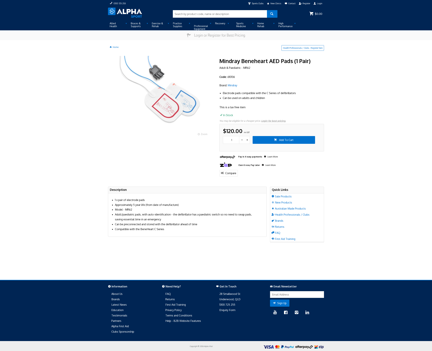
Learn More (272, 156)
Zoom (204, 134)
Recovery (220, 23)
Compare (230, 173)
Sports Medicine (241, 25)
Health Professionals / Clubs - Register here (302, 48)
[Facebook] (285, 312)
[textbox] (220, 14)
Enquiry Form (227, 310)
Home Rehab (260, 25)
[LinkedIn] (307, 312)
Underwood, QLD (229, 299)
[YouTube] (275, 312)
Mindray (232, 85)
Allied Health (113, 25)
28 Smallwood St (229, 294)
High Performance (285, 25)
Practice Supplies (177, 25)
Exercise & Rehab (157, 25)
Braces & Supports (136, 25)
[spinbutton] (231, 140)
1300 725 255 (227, 304)
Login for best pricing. (273, 120)
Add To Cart (285, 140)
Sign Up (282, 303)
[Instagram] (296, 312)
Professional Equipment (201, 27)
